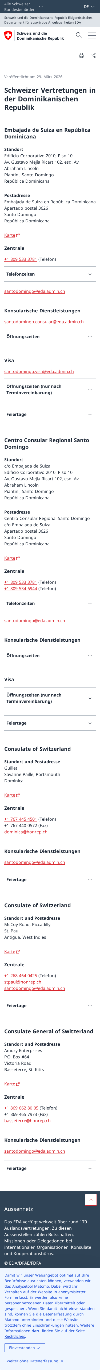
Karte (9, 235)
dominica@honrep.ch (25, 832)
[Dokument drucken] (81, 55)
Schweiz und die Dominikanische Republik (40, 36)
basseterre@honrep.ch (27, 1121)
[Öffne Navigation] (92, 35)
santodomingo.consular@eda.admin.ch (44, 322)
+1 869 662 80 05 (21, 1108)
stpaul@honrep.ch (22, 982)
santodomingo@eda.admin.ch (34, 291)
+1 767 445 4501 (20, 819)
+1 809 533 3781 (20, 259)
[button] (91, 1200)
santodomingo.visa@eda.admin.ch (39, 371)
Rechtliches (15, 1336)
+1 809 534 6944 (20, 588)
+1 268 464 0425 (20, 975)
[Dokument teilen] (93, 55)
